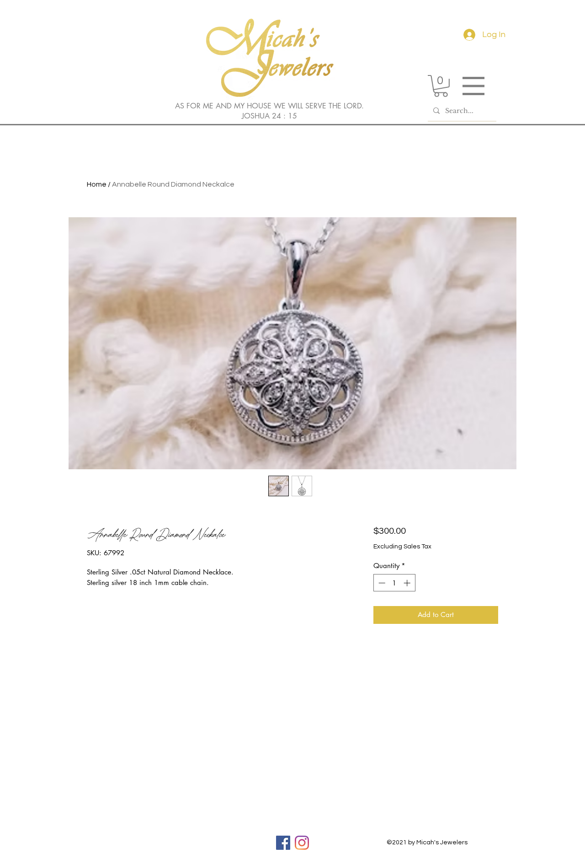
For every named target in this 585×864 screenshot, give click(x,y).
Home (96, 184)
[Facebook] (283, 843)
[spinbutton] (394, 582)
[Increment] (408, 582)
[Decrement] (381, 582)
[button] (441, 86)
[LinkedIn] (302, 843)
